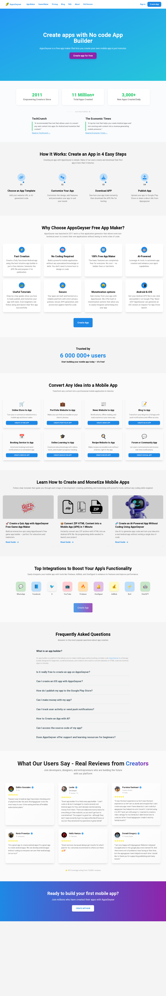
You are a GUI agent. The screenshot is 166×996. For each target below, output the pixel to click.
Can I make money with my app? (54, 699)
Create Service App (22, 455)
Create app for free (83, 55)
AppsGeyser (114, 658)
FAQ (69, 4)
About (77, 4)
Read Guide (11, 542)
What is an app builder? (49, 651)
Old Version (88, 4)
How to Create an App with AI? (53, 718)
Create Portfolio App (63, 423)
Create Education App (63, 455)
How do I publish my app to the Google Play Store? (64, 690)
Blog (63, 4)
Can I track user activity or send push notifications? (65, 709)
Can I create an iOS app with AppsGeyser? (59, 681)
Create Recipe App (103, 455)
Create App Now (83, 908)
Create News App (103, 423)
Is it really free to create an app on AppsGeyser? (63, 672)
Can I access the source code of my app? (59, 727)
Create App (154, 4)
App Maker (30, 4)
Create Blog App (144, 423)
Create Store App (22, 423)
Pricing (55, 4)
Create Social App (144, 455)
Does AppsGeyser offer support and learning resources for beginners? (76, 737)
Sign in (142, 4)
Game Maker (43, 4)
